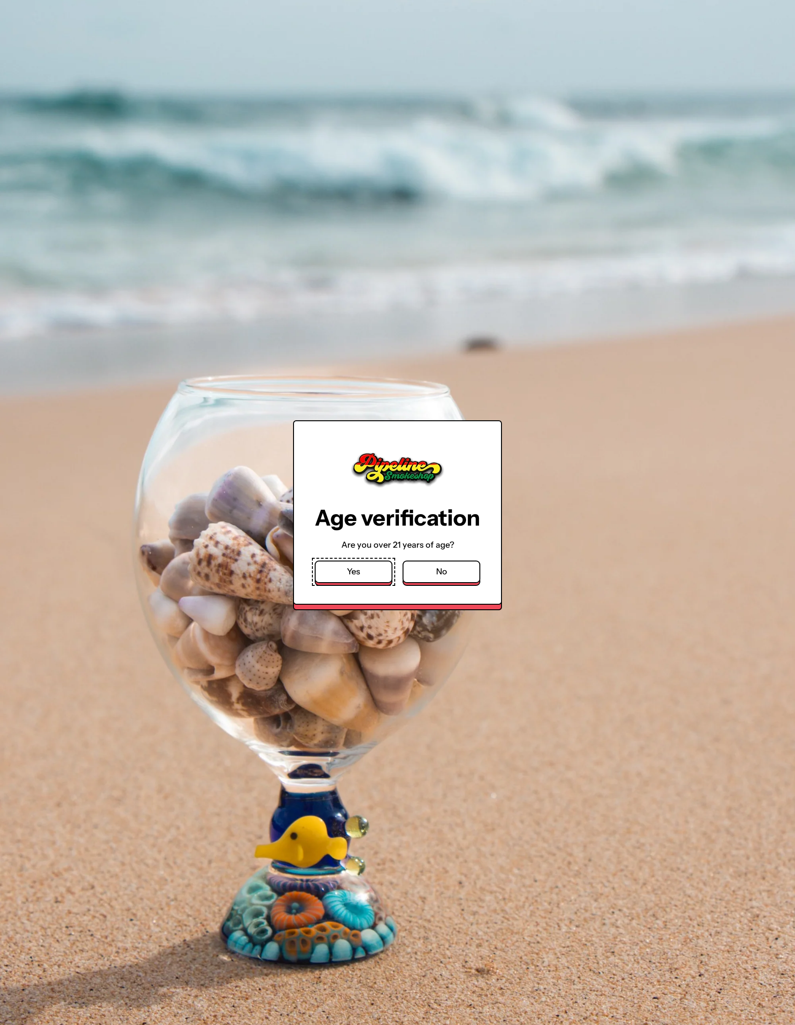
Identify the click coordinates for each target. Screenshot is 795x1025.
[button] (353, 572)
